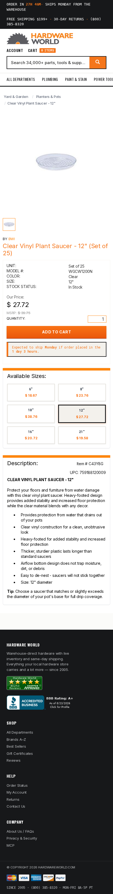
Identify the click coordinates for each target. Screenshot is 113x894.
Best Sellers (16, 746)
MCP (11, 845)
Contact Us (16, 806)
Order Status (17, 785)
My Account (17, 792)
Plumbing (50, 79)
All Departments (21, 79)
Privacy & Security (22, 838)
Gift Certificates (20, 753)
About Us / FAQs (20, 831)
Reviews (14, 760)
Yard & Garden (16, 96)
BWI (12, 239)
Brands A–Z (16, 739)
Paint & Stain (76, 79)
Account (15, 50)
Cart (41, 50)
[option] (31, 393)
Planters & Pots (48, 96)
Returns (13, 799)
